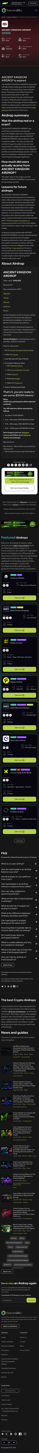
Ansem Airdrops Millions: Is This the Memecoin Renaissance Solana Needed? (24, 1176)
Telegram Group (16, 366)
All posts (4, 1415)
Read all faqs (7, 965)
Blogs (31, 1054)
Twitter (6, 298)
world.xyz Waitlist (17, 578)
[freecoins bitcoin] (8, 986)
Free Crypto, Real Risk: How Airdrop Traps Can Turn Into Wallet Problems (22, 1164)
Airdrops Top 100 (7, 1373)
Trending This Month (8, 1368)
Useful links (5, 1385)
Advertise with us (10, 1391)
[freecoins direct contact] (17, 986)
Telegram (6, 293)
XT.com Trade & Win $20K (20, 773)
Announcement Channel (19, 370)
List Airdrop (5, 1396)
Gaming (25, 1202)
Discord (6, 302)
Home (3, 17)
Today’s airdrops (7, 1342)
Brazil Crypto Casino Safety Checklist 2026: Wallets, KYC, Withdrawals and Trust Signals (23, 1226)
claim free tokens (21, 545)
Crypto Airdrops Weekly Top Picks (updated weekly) (10, 1361)
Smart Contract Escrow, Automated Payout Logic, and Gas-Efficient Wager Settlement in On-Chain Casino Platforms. (24, 1212)
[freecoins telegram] (2, 986)
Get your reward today (19, 488)
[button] (8, 1442)
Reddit (17, 379)
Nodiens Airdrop (17, 812)
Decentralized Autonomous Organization (21, 1184)
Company (23, 1333)
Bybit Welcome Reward (19, 708)
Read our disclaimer (10, 1326)
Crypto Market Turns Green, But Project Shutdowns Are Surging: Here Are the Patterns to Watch (24, 1116)
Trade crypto (5, 1400)
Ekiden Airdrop (16, 643)
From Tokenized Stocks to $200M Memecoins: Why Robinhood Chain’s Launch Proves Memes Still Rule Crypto (22, 1131)
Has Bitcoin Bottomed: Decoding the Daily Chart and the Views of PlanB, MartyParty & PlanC (24, 1049)
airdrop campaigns (17, 1011)
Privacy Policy (25, 1350)
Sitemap (4, 1420)
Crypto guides (25, 1057)
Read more (7, 1272)
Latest (3, 1337)
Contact (23, 1342)
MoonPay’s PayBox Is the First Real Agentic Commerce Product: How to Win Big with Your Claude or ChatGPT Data (23, 1099)
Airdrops (4, 1333)
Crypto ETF (16, 1057)
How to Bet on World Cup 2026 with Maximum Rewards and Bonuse (24, 1195)
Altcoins (26, 1073)
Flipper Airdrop (16, 682)
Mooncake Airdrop (17, 740)
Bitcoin (26, 1054)
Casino (29, 1231)
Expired (3, 1377)
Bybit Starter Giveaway (19, 610)
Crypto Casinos (17, 1076)
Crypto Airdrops (12, 17)
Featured (4, 1355)
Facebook (18, 383)
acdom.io (6, 306)
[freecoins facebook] (14, 986)
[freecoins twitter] (5, 986)
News (34, 1156)
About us (23, 1337)
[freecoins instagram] (11, 986)
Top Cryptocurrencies (19, 1107)
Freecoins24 (17, 248)
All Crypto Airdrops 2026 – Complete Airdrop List (10, 1410)
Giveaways (5, 1350)
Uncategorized (26, 1121)
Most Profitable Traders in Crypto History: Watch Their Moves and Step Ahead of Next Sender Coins (24, 1085)
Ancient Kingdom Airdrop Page (21, 350)
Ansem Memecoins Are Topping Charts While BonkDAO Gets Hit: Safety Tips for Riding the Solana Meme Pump (24, 1150)
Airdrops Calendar (7, 1346)
